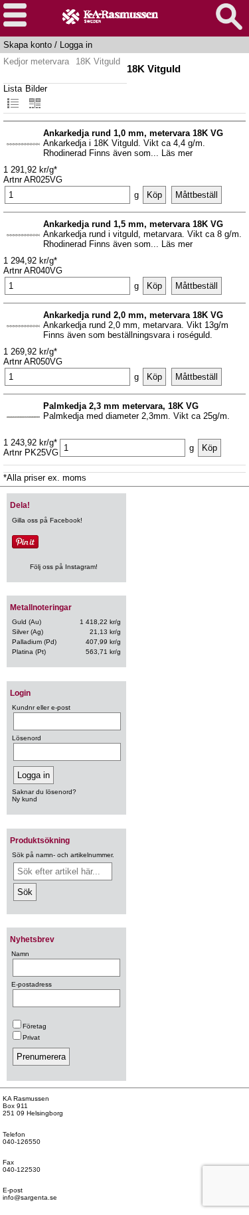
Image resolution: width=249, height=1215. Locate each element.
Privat (31, 1037)
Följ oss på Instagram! (64, 566)
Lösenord (26, 738)
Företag (34, 1026)
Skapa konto (27, 45)
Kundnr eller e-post (41, 707)
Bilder (36, 89)
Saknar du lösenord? (44, 791)
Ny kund (24, 799)
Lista (12, 89)
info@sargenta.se (30, 1197)
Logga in (76, 45)
